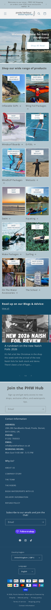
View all (5, 308)
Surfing (29, 254)
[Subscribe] (43, 409)
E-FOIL (29, 144)
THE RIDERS (10, 485)
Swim (5, 218)
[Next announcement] (46, 4)
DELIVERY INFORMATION (16, 497)
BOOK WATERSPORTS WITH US (19, 491)
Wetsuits (30, 180)
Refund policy (23, 598)
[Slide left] (20, 376)
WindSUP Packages (12, 180)
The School (32, 290)
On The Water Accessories (9, 291)
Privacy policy (36, 598)
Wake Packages (10, 254)
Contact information (27, 605)
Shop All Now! (38, 45)
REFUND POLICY (12, 503)
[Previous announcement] (5, 4)
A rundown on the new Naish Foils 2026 (23, 347)
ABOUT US (10, 467)
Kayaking (30, 218)
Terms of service (19, 602)
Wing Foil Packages (36, 105)
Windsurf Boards (11, 144)
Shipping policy (34, 602)
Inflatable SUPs (10, 105)
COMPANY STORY (13, 473)
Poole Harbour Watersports (24, 594)
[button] (5, 13)
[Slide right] (31, 376)
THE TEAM (10, 479)
